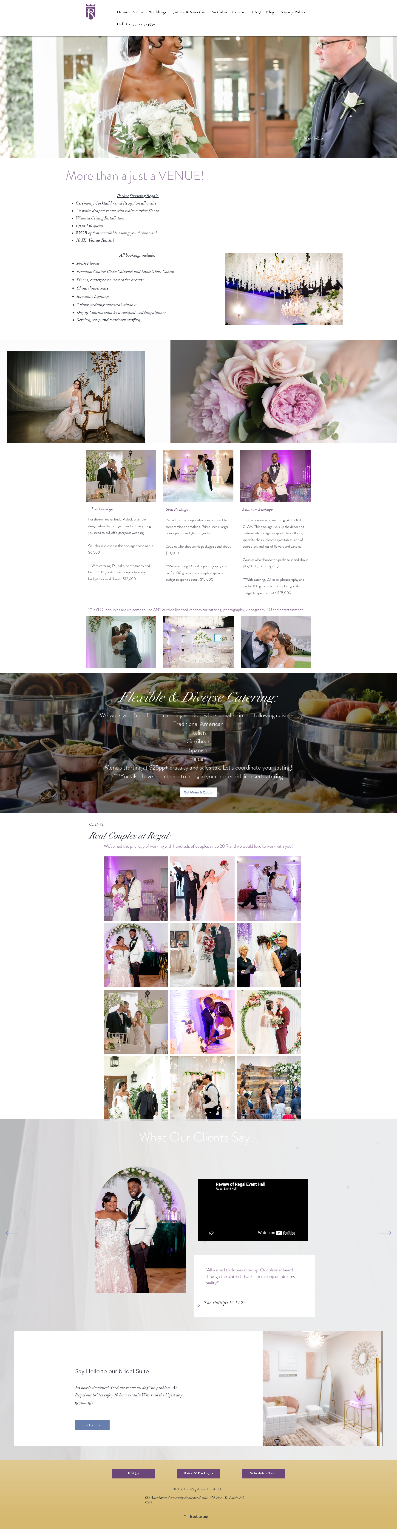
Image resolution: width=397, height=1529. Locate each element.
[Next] (385, 1233)
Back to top (199, 1516)
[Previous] (12, 1233)
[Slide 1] (199, 1305)
